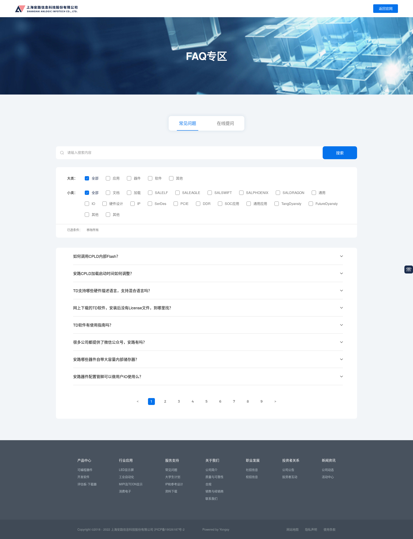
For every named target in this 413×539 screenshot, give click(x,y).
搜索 (340, 153)
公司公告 (288, 469)
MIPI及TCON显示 (131, 484)
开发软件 (83, 477)
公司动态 (328, 469)
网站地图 (293, 529)
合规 (208, 484)
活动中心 (328, 477)
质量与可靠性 (214, 477)
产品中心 (84, 460)
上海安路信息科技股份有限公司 (132, 529)
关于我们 (212, 460)
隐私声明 (311, 529)
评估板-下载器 (87, 484)
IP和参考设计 (174, 484)
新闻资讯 (329, 460)
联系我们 (211, 498)
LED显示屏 (126, 469)
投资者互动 (289, 477)
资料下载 (171, 491)
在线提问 (225, 123)
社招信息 (252, 469)
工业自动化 (126, 477)
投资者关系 (290, 460)
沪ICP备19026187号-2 (169, 529)
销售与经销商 (214, 491)
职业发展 (253, 460)
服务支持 (172, 460)
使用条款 (330, 529)
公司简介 (211, 469)
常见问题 (187, 123)
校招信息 (252, 477)
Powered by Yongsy (215, 529)
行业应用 (126, 460)
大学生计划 (172, 477)
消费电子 (125, 491)
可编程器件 (84, 469)
